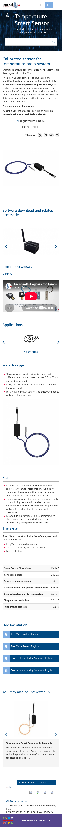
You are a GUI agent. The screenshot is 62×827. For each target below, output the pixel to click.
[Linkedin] (46, 135)
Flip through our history (37, 820)
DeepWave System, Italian (24, 634)
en (48, 4)
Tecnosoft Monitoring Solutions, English (32, 670)
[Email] (57, 135)
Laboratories (45, 29)
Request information (32, 121)
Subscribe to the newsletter (36, 782)
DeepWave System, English (25, 646)
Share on (30, 135)
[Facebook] (40, 135)
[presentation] (6, 246)
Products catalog (25, 29)
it (41, 4)
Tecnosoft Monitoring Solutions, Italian (31, 658)
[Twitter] (51, 135)
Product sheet (31, 127)
